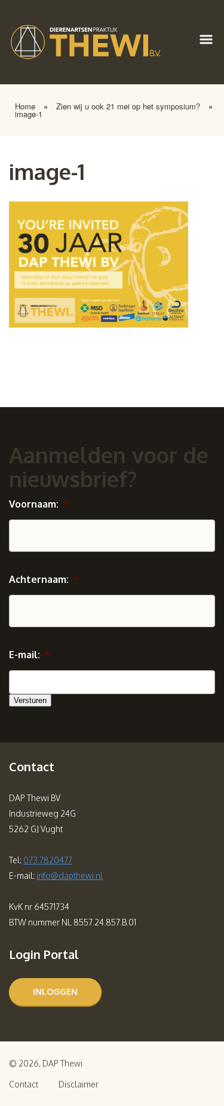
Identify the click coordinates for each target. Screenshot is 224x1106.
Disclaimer (79, 1084)
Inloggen (55, 991)
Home (25, 106)
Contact (23, 1084)
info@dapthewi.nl (69, 875)
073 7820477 (47, 860)
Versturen (30, 700)
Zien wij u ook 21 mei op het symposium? (128, 106)
